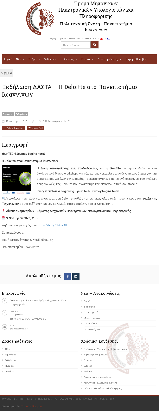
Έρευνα (85, 59)
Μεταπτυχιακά (92, 317)
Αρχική (53, 38)
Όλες (7, 348)
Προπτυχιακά (91, 312)
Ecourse (88, 360)
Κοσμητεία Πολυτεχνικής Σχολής (100, 382)
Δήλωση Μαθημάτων (95, 354)
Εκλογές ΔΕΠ (94, 329)
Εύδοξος (88, 365)
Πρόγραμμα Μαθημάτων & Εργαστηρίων (105, 348)
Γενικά (87, 300)
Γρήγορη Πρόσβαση (137, 59)
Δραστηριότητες (108, 59)
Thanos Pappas (31, 406)
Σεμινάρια (8, 114)
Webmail (88, 371)
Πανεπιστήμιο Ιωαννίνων (97, 376)
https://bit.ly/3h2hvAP (52, 225)
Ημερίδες (10, 365)
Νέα (18, 59)
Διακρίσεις (89, 306)
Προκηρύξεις (90, 323)
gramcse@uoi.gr (19, 328)
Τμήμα (62, 38)
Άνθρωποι (50, 59)
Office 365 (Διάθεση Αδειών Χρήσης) (103, 388)
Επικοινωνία (74, 38)
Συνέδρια (9, 371)
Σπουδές (69, 59)
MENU (5, 73)
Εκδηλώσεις (21, 114)
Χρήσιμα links (90, 38)
